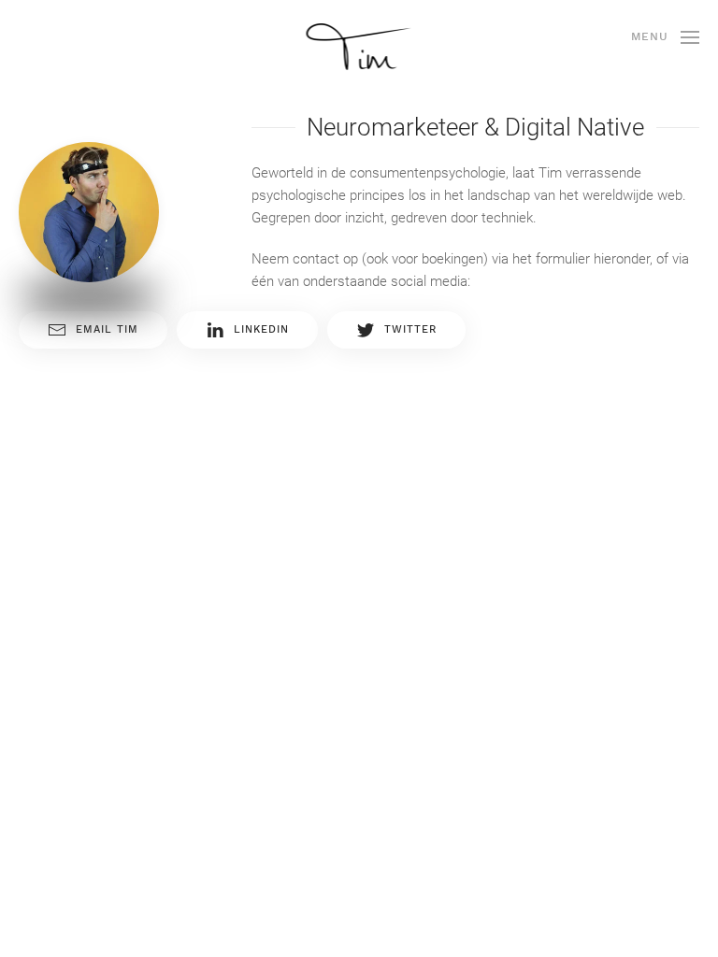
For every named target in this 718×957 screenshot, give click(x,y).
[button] (665, 37)
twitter (410, 329)
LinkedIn (261, 329)
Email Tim (107, 329)
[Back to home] (359, 46)
